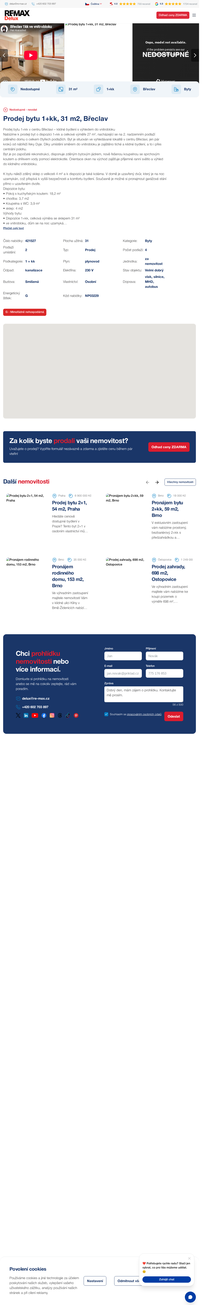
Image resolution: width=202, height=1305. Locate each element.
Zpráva (108, 683)
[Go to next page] (156, 482)
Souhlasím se (118, 714)
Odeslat (174, 716)
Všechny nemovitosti (180, 482)
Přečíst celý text (13, 228)
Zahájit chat (166, 1279)
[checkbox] (106, 714)
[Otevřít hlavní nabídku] (194, 15)
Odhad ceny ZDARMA (173, 15)
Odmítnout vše (129, 1281)
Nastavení (95, 1281)
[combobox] (94, 4)
